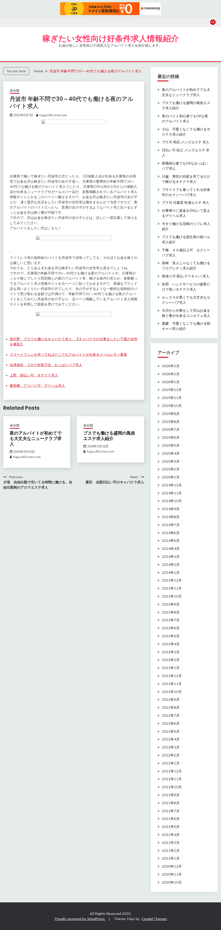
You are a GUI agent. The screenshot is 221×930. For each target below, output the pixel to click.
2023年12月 (172, 580)
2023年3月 (171, 652)
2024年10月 (172, 501)
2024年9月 (171, 509)
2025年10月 (172, 405)
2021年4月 (171, 834)
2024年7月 (171, 525)
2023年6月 (171, 628)
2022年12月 (172, 676)
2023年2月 (171, 660)
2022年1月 (171, 763)
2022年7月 (171, 715)
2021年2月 (171, 850)
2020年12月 (172, 866)
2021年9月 (171, 795)
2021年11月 (172, 779)
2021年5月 (171, 826)
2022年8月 (171, 707)
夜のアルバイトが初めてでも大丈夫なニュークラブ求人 (36, 438)
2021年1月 (171, 858)
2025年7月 (171, 429)
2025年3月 (171, 461)
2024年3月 (171, 556)
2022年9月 (171, 699)
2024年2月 (171, 564)
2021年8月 (171, 803)
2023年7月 (171, 620)
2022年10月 (172, 692)
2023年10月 (172, 596)
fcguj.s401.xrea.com (53, 115)
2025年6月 (171, 437)
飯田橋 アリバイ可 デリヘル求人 (37, 385)
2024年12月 (172, 485)
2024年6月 (171, 533)
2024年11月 (172, 493)
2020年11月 (172, 874)
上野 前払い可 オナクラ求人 (34, 375)
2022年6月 (171, 723)
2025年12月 (172, 390)
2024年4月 (171, 548)
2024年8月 (171, 517)
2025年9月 (171, 413)
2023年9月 (171, 604)
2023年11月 (172, 588)
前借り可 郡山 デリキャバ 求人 (185, 276)
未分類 (14, 91)
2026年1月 (171, 382)
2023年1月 (171, 668)
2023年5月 (171, 636)
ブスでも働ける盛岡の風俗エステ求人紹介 (109, 435)
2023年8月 (171, 612)
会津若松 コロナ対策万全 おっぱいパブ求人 (46, 365)
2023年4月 (171, 644)
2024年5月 (171, 540)
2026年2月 (171, 374)
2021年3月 (171, 842)
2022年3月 (171, 747)
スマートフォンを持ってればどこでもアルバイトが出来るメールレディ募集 (68, 354)
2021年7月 (171, 811)
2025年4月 (171, 453)
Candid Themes (154, 919)
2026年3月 (171, 366)
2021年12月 (172, 771)
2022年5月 (171, 731)
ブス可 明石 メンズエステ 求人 (185, 142)
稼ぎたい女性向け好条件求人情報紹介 (110, 38)
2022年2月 (171, 755)
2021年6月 (171, 818)
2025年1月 (171, 477)
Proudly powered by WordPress (80, 919)
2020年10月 (172, 882)
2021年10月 (172, 787)
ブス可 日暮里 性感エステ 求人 (185, 202)
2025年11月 (172, 397)
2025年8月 (171, 421)
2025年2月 (171, 469)
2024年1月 (171, 572)
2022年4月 (171, 739)
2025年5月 (171, 445)
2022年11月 (172, 684)
